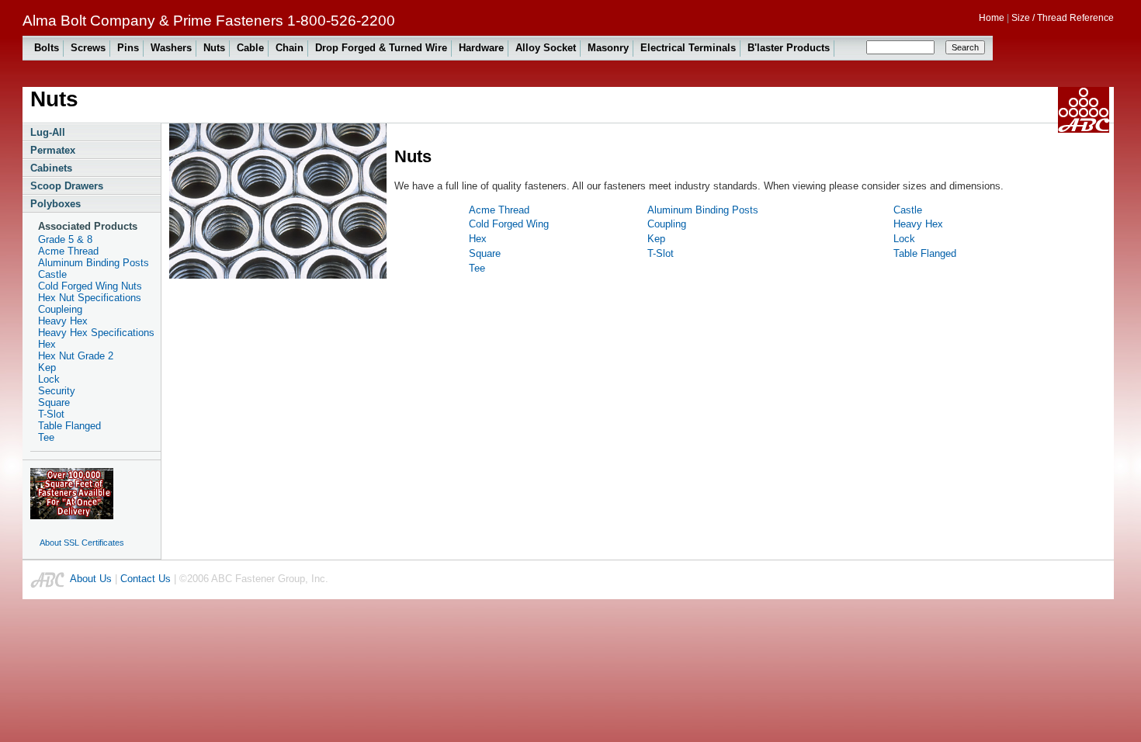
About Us (91, 578)
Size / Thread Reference (1062, 17)
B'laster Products (788, 48)
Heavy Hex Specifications (96, 332)
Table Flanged (69, 426)
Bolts (46, 48)
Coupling (666, 224)
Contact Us (145, 578)
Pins (128, 48)
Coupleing (60, 309)
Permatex (52, 150)
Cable (250, 48)
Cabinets (51, 168)
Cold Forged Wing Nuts (90, 286)
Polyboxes (55, 204)
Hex (47, 344)
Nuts (214, 48)
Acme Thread (68, 251)
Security (56, 391)
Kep (47, 367)
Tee (46, 437)
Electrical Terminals (688, 48)
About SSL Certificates (82, 542)
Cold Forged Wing (509, 224)
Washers (171, 48)
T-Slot (51, 414)
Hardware (481, 48)
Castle (52, 274)
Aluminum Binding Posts (93, 263)
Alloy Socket (545, 48)
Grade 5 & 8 (65, 239)
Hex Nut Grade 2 (75, 356)
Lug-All (47, 132)
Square (54, 402)
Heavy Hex (63, 321)
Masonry (608, 48)
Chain (289, 48)
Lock (49, 379)
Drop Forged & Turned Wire (381, 48)
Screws (88, 48)
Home (991, 17)
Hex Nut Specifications (89, 297)
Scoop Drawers (66, 186)
